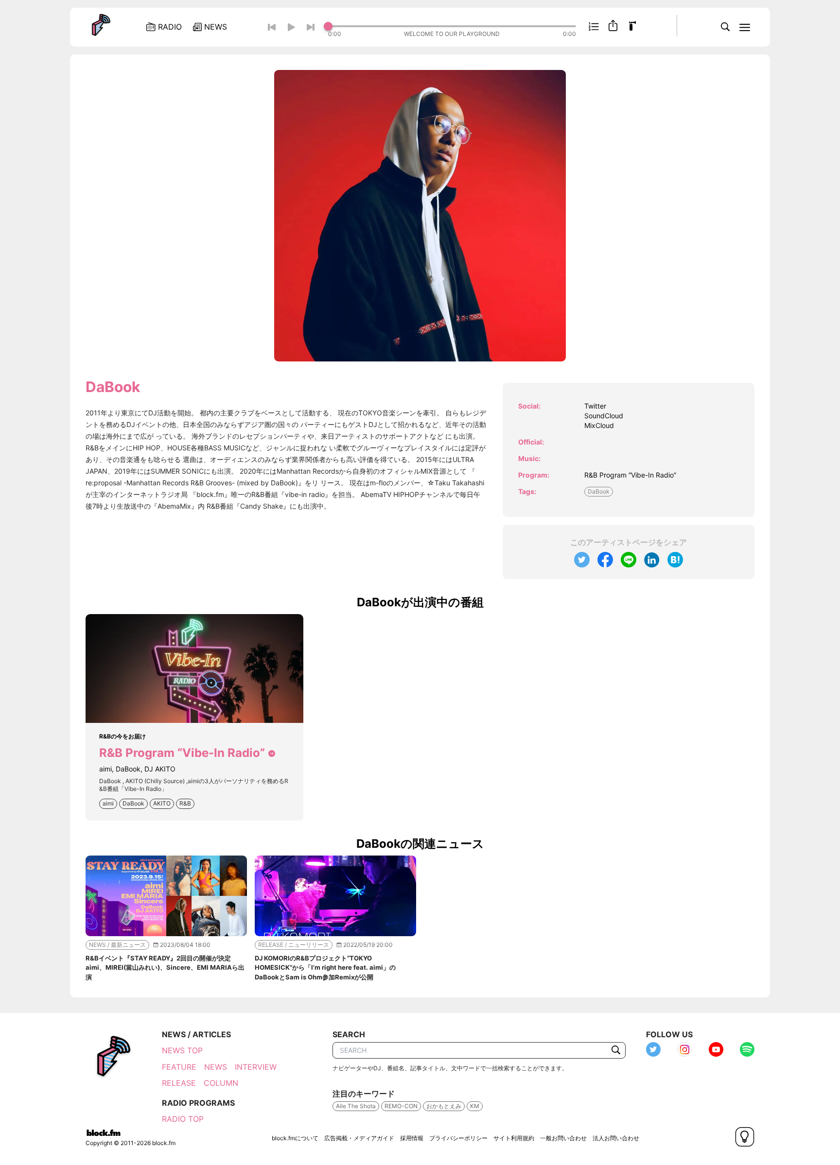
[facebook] (605, 559)
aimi (108, 803)
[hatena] (675, 559)
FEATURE (179, 1067)
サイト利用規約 (513, 1138)
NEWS (215, 1067)
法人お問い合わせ (616, 1138)
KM (474, 1106)
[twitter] (582, 559)
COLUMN (221, 1083)
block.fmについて (295, 1138)
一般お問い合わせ (563, 1138)
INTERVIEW (256, 1067)
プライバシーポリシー (458, 1138)
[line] (628, 559)
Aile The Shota (356, 1106)
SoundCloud (603, 415)
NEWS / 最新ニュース (117, 944)
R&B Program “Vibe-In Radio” (630, 475)
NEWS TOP (182, 1050)
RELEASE (179, 1083)
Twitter (595, 406)
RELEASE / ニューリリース (293, 944)
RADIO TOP (183, 1119)
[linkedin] (652, 559)
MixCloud (599, 425)
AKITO (162, 803)
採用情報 (411, 1138)
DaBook (599, 491)
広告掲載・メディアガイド (359, 1138)
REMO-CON (401, 1106)
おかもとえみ (443, 1106)
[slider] (452, 26)
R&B (185, 803)
